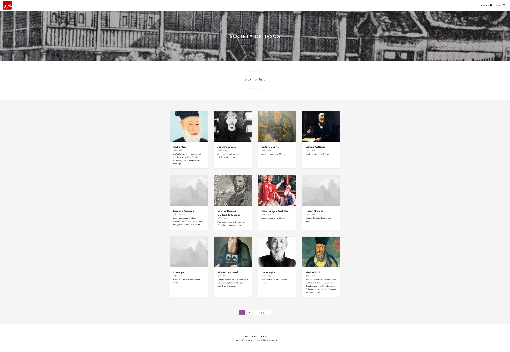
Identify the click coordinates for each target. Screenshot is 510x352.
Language (484, 5)
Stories (264, 336)
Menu (499, 5)
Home (245, 336)
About (254, 336)
